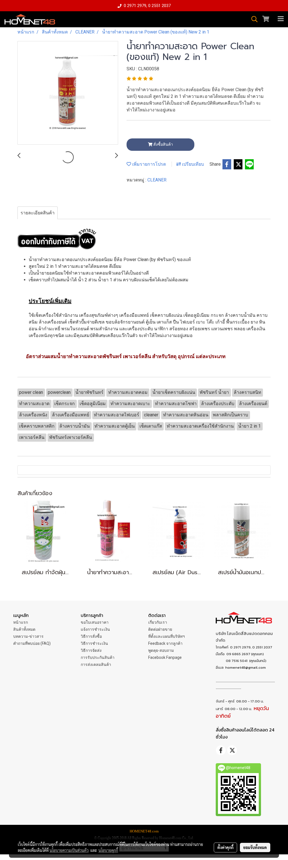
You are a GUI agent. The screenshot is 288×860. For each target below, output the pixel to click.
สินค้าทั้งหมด (24, 629)
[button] (252, 19)
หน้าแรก (20, 622)
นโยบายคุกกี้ (108, 850)
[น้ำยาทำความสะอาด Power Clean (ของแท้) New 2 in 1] (68, 93)
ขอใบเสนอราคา (95, 622)
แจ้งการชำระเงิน (95, 629)
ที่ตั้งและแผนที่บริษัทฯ (166, 636)
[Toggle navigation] (280, 19)
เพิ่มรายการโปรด (148, 164)
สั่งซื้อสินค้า (162, 144)
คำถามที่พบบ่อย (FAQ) (32, 643)
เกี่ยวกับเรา (157, 622)
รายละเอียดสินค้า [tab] (38, 212)
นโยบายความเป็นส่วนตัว (69, 850)
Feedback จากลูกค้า (165, 643)
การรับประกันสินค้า (97, 657)
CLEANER (156, 180)
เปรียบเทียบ (192, 164)
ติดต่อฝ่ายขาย (160, 629)
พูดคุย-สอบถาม (161, 650)
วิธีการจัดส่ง (91, 650)
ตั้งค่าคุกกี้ (225, 847)
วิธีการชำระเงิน (94, 643)
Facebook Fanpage (165, 657)
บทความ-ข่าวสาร (28, 636)
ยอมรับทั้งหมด (255, 847)
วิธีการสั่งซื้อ (91, 636)
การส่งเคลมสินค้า (96, 664)
